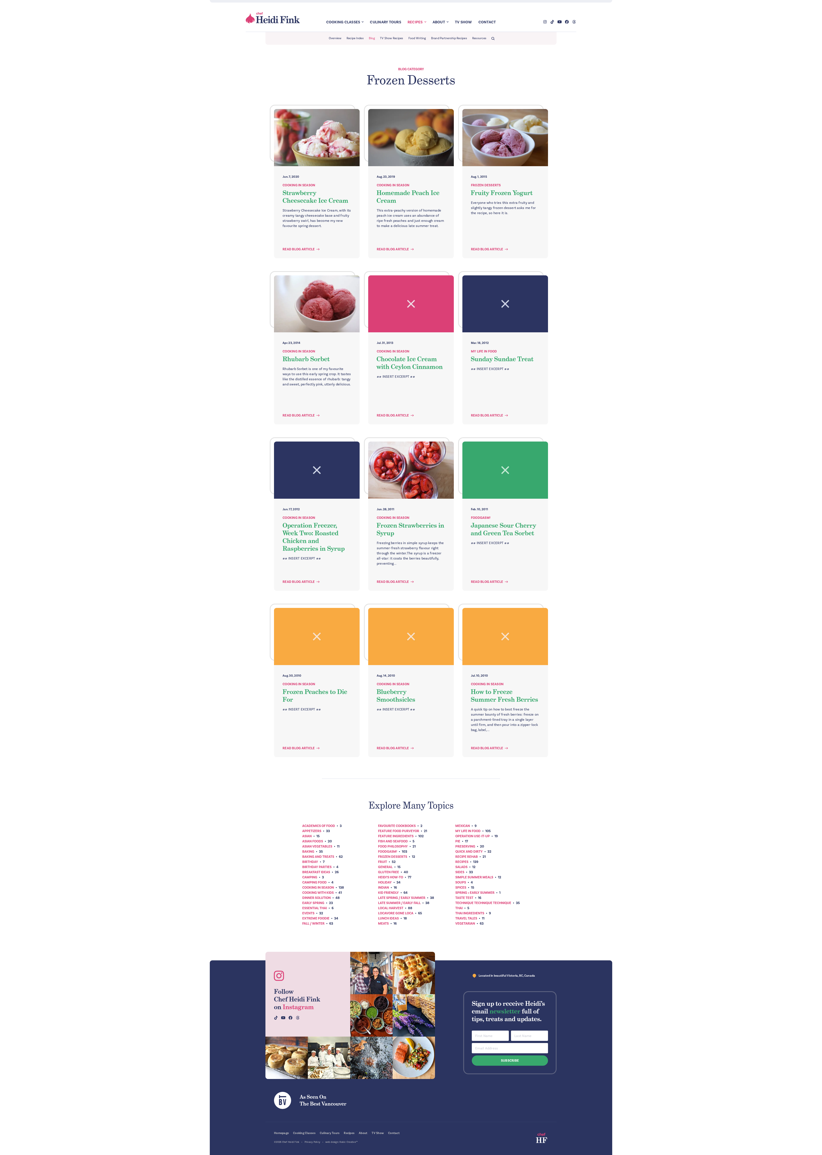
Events (308, 913)
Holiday (385, 882)
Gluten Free (388, 872)
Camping (309, 877)
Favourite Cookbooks (397, 826)
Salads (461, 867)
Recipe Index (355, 38)
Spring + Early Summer (474, 893)
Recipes (415, 22)
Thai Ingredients (469, 913)
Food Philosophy (393, 846)
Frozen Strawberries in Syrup (410, 529)
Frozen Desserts (486, 185)
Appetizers (311, 831)
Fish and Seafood (393, 841)
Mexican (462, 826)
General (385, 867)
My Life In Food (484, 351)
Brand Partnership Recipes (449, 38)
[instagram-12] (371, 1015)
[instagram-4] (329, 1058)
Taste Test (464, 898)
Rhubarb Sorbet (306, 359)
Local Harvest (390, 908)
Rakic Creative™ (349, 1142)
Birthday (310, 862)
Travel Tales (466, 918)
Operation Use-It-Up (472, 836)
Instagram (298, 1007)
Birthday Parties (317, 867)
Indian (383, 887)
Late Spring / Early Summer (401, 898)
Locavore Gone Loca (395, 913)
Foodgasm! (480, 518)
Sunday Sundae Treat (502, 359)
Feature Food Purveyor (398, 831)
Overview (335, 38)
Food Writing (417, 38)
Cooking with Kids (318, 893)
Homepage (281, 1133)
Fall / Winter (313, 923)
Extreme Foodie (315, 918)
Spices (460, 887)
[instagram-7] (286, 1058)
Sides (459, 872)
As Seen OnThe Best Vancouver (323, 1100)
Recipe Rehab (466, 857)
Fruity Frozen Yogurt (502, 193)
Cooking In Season (299, 185)
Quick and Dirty (469, 851)
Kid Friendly (388, 893)
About (439, 22)
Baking (308, 851)
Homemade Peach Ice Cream (408, 197)
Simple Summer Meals (474, 877)
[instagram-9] (414, 1058)
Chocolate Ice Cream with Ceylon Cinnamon (410, 363)
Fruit (382, 862)
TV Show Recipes (391, 38)
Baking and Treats (318, 857)
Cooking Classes (343, 22)
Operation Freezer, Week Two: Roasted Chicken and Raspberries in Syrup (314, 537)
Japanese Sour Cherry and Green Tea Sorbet (503, 529)
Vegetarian (465, 923)
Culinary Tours (385, 22)
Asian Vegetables (317, 846)
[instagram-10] (414, 1015)
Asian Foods (312, 841)
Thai (459, 908)
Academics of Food (318, 826)
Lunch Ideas (388, 918)
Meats (383, 923)
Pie (457, 841)
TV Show (463, 22)
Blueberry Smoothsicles (396, 696)
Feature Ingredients (396, 836)
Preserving (465, 846)
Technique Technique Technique (483, 903)
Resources (479, 38)
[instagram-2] (414, 973)
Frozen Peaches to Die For (315, 696)
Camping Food (314, 882)
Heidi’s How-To (390, 877)
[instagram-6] (371, 1058)
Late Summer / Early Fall (399, 903)
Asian (307, 836)
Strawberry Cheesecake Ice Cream (315, 197)
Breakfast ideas (316, 872)
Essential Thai (314, 908)
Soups (460, 882)
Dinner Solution (316, 898)
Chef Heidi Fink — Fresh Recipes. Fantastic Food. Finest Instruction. (273, 18)
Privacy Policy (312, 1142)
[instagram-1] (371, 973)
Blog (372, 38)
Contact (487, 22)
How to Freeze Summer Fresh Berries (504, 696)
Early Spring (313, 903)
